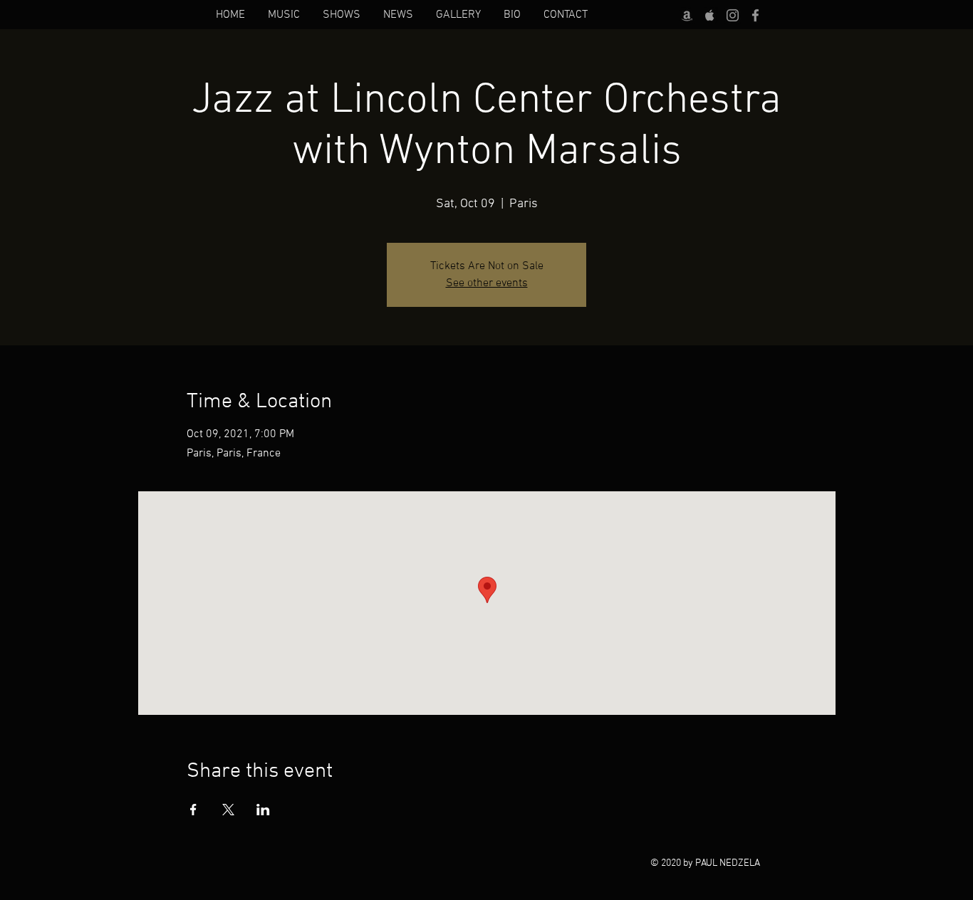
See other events (487, 283)
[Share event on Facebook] (193, 809)
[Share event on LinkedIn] (263, 809)
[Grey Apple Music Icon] (710, 15)
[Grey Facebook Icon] (755, 15)
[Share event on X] (228, 809)
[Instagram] (732, 15)
